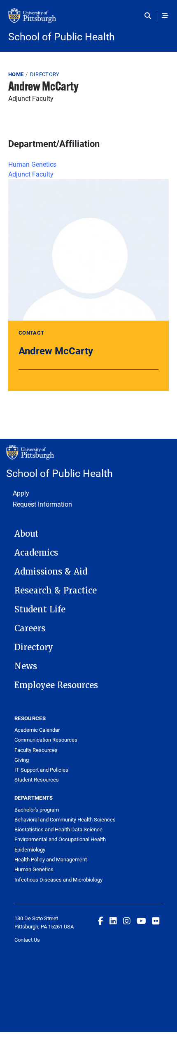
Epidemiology (29, 849)
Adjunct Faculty (31, 174)
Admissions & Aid (50, 571)
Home (15, 74)
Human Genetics (32, 164)
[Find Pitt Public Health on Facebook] (100, 920)
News (25, 666)
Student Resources (36, 779)
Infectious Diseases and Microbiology (58, 879)
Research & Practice (55, 590)
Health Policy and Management (50, 859)
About (26, 533)
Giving (21, 759)
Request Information (42, 504)
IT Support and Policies (41, 769)
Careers (29, 628)
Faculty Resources (36, 750)
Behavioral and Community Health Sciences (65, 819)
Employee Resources (56, 685)
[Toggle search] (149, 15)
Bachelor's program (36, 809)
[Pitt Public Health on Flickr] (156, 920)
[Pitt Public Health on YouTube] (141, 920)
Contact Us (27, 939)
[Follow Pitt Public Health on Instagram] (126, 920)
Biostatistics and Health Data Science (58, 829)
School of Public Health (61, 36)
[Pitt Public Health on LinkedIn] (113, 920)
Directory (45, 74)
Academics (36, 552)
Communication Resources (45, 739)
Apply (21, 493)
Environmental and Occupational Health (60, 839)
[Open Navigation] (165, 15)
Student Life (39, 609)
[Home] (88, 19)
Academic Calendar (37, 729)
